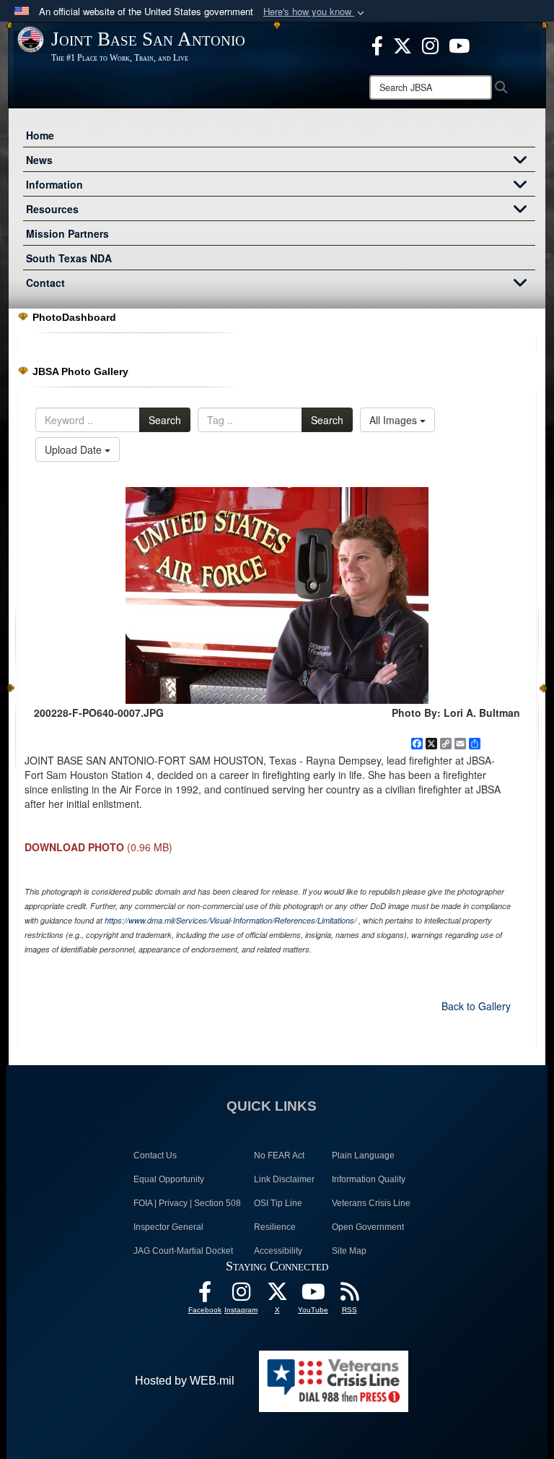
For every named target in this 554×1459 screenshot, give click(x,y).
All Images (394, 420)
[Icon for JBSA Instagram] (241, 1295)
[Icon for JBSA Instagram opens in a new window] (430, 44)
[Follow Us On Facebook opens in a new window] (205, 1295)
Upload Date (75, 449)
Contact (45, 282)
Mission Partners (67, 233)
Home (40, 135)
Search (165, 420)
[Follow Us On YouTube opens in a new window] (313, 1295)
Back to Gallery (476, 1006)
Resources (52, 209)
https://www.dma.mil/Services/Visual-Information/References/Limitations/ (230, 920)
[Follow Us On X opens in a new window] (277, 1295)
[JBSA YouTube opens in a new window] (459, 44)
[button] (315, 12)
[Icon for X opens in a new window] (402, 44)
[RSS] (349, 1295)
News (39, 159)
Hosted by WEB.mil (184, 1380)
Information (54, 184)
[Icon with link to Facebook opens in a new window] (377, 44)
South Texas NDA (69, 258)
